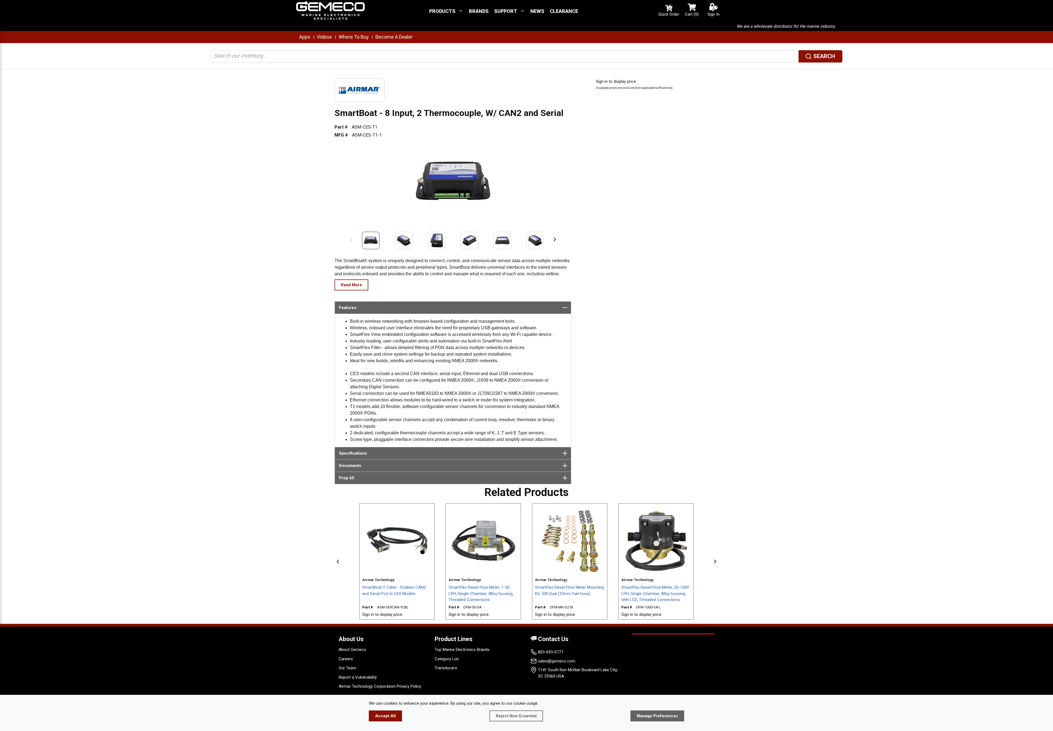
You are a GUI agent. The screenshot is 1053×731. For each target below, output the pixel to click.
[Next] (554, 239)
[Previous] (351, 239)
